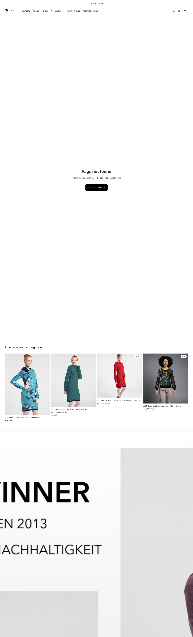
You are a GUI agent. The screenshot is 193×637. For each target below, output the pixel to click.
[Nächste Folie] (46, 384)
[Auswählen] (45, 411)
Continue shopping (96, 187)
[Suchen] (173, 11)
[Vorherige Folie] (9, 384)
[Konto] (179, 11)
